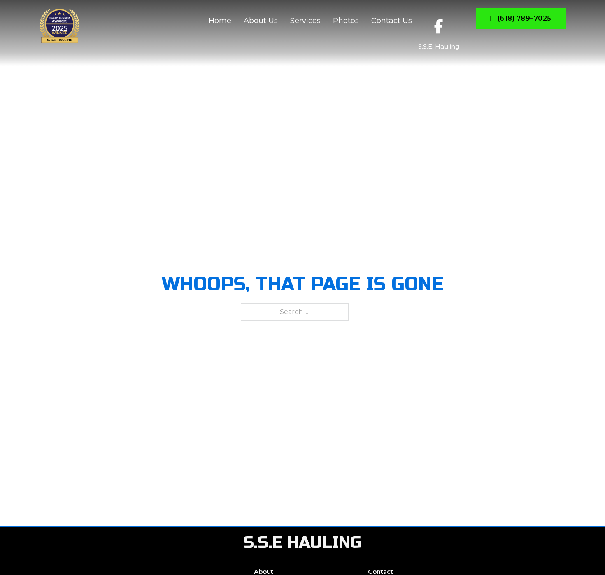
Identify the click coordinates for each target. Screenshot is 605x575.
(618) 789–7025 (524, 18)
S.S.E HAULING (302, 542)
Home (220, 20)
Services (305, 20)
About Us (261, 20)
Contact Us (391, 20)
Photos (346, 20)
